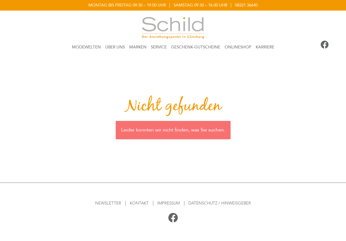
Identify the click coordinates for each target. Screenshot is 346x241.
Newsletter (108, 203)
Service (159, 47)
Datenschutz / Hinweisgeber (219, 203)
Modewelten (86, 47)
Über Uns (115, 47)
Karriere (265, 47)
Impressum (168, 203)
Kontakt (139, 203)
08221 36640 (246, 5)
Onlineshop (238, 47)
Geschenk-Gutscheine (195, 47)
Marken (138, 47)
